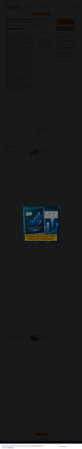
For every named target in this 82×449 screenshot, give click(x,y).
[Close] (80, 446)
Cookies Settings (62, 446)
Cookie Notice (11, 447)
